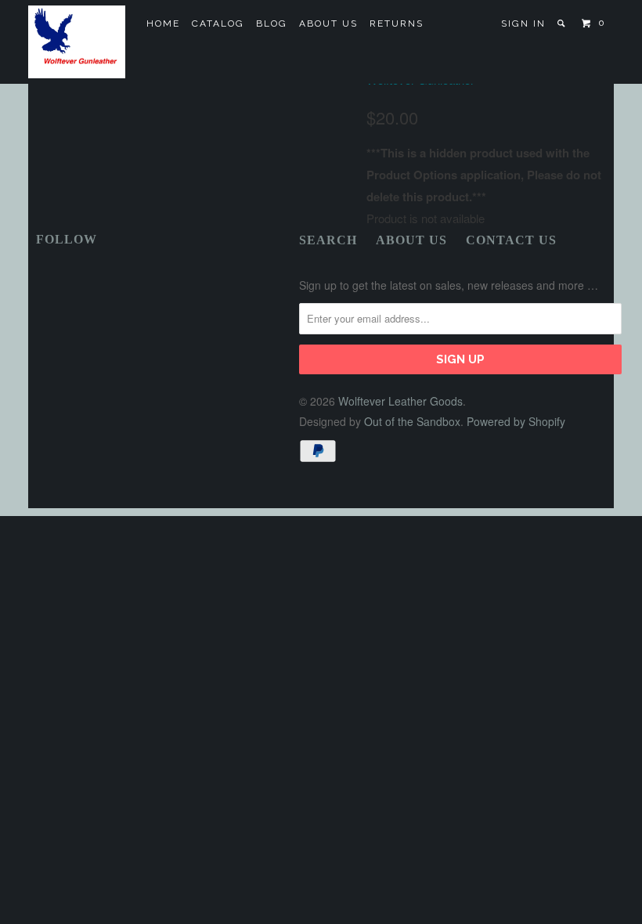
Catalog (218, 23)
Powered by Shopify (516, 421)
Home (163, 23)
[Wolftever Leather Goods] (76, 42)
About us (328, 23)
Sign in (523, 23)
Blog (271, 23)
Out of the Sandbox (412, 421)
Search (328, 240)
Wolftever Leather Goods (400, 401)
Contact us (511, 240)
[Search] (562, 23)
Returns (397, 23)
